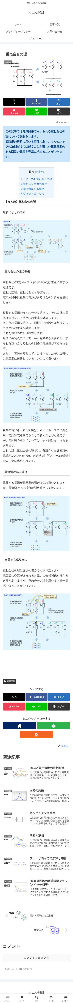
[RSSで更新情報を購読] (36, 734)
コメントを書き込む (36, 957)
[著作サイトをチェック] (19, 725)
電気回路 (11, 681)
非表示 (39, 171)
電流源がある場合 (32, 188)
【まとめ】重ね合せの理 (36, 179)
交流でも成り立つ (32, 193)
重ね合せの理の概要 (34, 183)
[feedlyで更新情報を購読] (53, 725)
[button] (59, 111)
